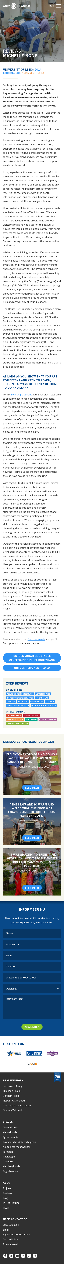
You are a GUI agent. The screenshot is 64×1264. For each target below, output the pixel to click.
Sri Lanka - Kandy (12, 1086)
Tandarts (50, 702)
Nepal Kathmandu (47, 719)
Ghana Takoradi (31, 715)
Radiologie (23, 702)
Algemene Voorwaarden (16, 1234)
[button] (58, 6)
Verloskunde (13, 694)
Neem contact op (15, 1219)
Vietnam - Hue (11, 1095)
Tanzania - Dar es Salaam (17, 1105)
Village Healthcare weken (43, 706)
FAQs (6, 1207)
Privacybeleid (10, 1244)
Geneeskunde (11, 73)
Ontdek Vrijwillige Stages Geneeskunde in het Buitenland (32, 658)
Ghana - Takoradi (12, 1110)
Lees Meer (32, 787)
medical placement (21, 394)
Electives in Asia (36, 639)
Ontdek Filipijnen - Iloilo (32, 667)
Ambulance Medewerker (18, 706)
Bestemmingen (13, 1080)
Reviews (7, 1193)
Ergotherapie (36, 702)
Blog (5, 1198)
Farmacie (11, 702)
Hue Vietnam (31, 719)
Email (6, 1229)
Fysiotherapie (42, 698)
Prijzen (7, 1188)
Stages (8, 1121)
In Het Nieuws (11, 1202)
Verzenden (32, 1026)
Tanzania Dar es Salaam (18, 723)
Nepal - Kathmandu (14, 1100)
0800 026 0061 (11, 1224)
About (7, 1182)
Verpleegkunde (43, 694)
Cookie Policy (10, 1239)
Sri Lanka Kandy (14, 715)
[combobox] (32, 977)
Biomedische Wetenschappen (20, 698)
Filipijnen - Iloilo (33, 73)
